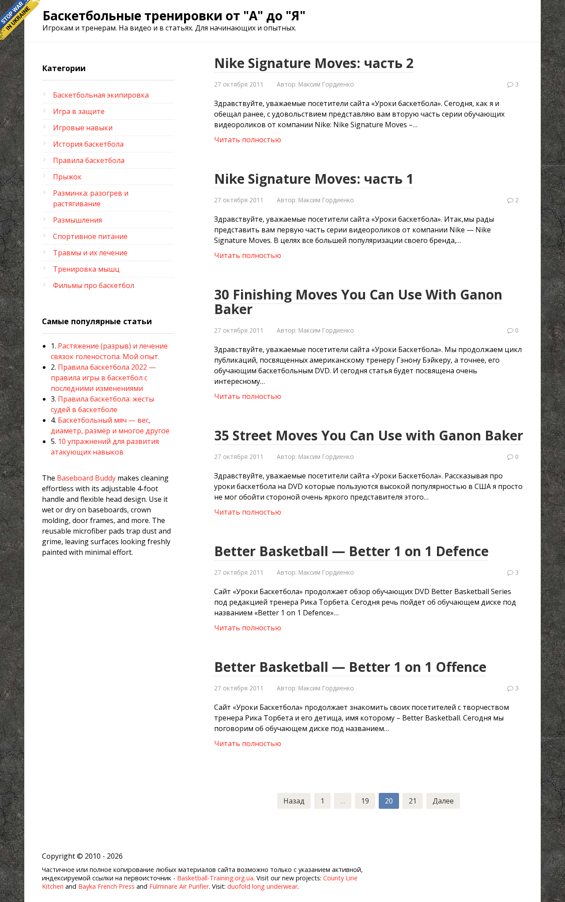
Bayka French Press (106, 886)
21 (413, 801)
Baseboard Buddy (86, 478)
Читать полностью (247, 139)
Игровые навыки (83, 128)
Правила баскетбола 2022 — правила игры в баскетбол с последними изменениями (103, 377)
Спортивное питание (90, 236)
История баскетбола (88, 144)
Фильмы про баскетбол (93, 285)
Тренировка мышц (86, 269)
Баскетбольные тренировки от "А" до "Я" (173, 15)
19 (365, 801)
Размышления (77, 220)
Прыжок (67, 177)
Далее (443, 801)
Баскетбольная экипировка (101, 95)
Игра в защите (79, 111)
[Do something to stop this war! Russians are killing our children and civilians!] (20, 20)
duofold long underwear (262, 886)
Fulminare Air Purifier (179, 886)
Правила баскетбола (88, 160)
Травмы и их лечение (90, 253)
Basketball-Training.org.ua (215, 878)
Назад (294, 801)
